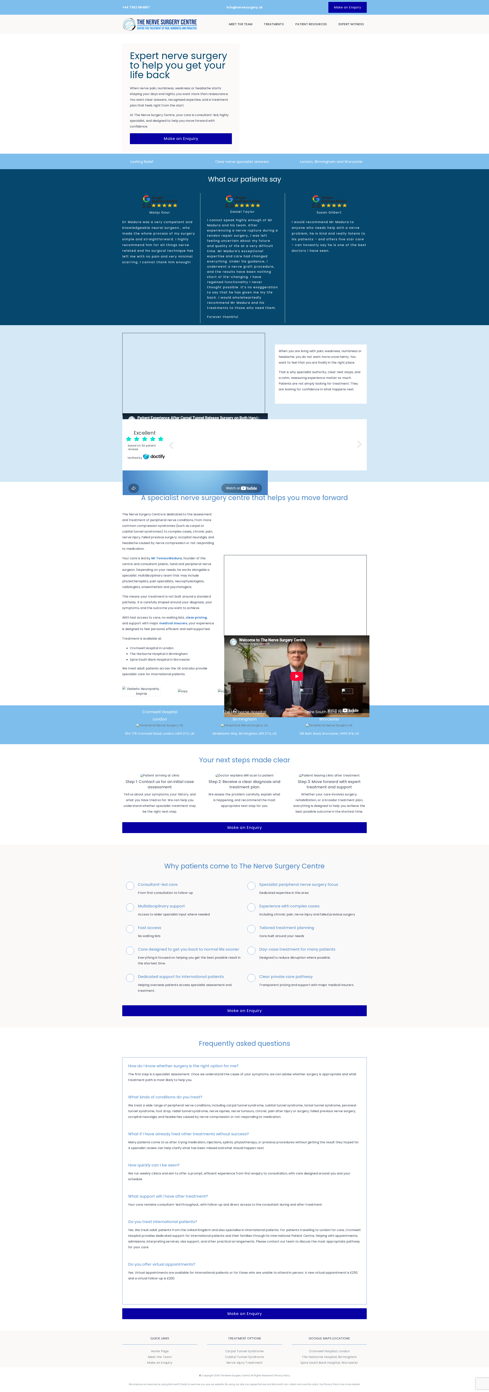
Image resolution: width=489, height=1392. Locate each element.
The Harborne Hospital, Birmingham (329, 1357)
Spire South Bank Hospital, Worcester (329, 1362)
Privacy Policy (282, 1375)
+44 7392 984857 (136, 7)
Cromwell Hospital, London (329, 1351)
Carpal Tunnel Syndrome (244, 1351)
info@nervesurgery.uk (244, 7)
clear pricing (196, 617)
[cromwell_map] (159, 725)
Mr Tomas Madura (166, 558)
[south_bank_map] (329, 725)
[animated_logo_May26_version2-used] (159, 19)
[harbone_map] (244, 725)
